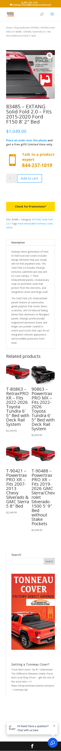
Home (9, 27)
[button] (49, 55)
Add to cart (29, 178)
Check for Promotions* (30, 206)
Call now (30, 160)
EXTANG (35, 27)
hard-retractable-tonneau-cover (35, 223)
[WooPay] (30, 190)
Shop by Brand (21, 27)
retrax (9, 227)
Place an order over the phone (26, 140)
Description (18, 242)
